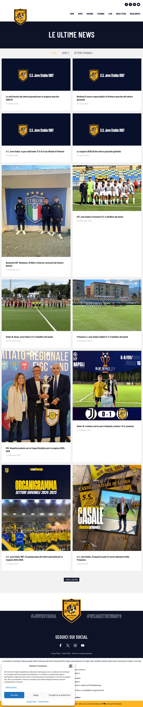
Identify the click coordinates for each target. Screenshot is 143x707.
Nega (35, 695)
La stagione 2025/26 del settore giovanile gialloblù (99, 151)
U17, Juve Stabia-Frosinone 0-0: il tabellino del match (100, 216)
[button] (70, 666)
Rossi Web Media (115, 704)
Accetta (14, 695)
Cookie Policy (31, 702)
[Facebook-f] (126, 4)
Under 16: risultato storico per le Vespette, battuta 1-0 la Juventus (105, 426)
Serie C (65, 52)
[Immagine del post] (36, 74)
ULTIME (53, 52)
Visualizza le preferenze (60, 695)
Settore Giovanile (83, 52)
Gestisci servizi (11, 687)
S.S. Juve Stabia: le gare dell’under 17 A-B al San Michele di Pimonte (35, 151)
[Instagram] (134, 4)
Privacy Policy (43, 702)
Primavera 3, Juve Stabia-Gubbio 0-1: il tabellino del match (102, 336)
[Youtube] (138, 4)
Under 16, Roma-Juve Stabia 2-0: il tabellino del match (29, 336)
